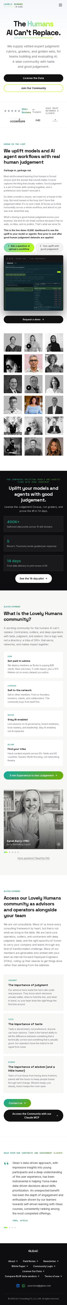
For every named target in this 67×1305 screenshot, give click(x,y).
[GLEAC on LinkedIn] (17, 1285)
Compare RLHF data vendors (21, 1276)
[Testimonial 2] (9, 1227)
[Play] (28, 346)
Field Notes (29, 1261)
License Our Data (32, 1271)
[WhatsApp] (23, 1285)
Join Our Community (33, 88)
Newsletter (49, 1261)
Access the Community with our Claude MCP (31, 1115)
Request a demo (32, 319)
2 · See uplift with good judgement (49, 247)
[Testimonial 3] (12, 1227)
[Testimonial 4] (15, 1227)
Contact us (15, 1103)
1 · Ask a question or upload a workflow (19, 247)
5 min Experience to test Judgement (32, 775)
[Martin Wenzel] (9, 852)
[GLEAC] (33, 1250)
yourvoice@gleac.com (39, 1285)
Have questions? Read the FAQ (34, 858)
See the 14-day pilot (32, 578)
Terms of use (52, 1276)
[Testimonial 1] (5, 1227)
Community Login (43, 1266)
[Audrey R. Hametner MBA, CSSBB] (15, 852)
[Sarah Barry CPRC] (5, 852)
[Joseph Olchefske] (18, 852)
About (11, 1261)
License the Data (33, 78)
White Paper (18, 1266)
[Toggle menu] (60, 5)
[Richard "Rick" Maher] (12, 852)
